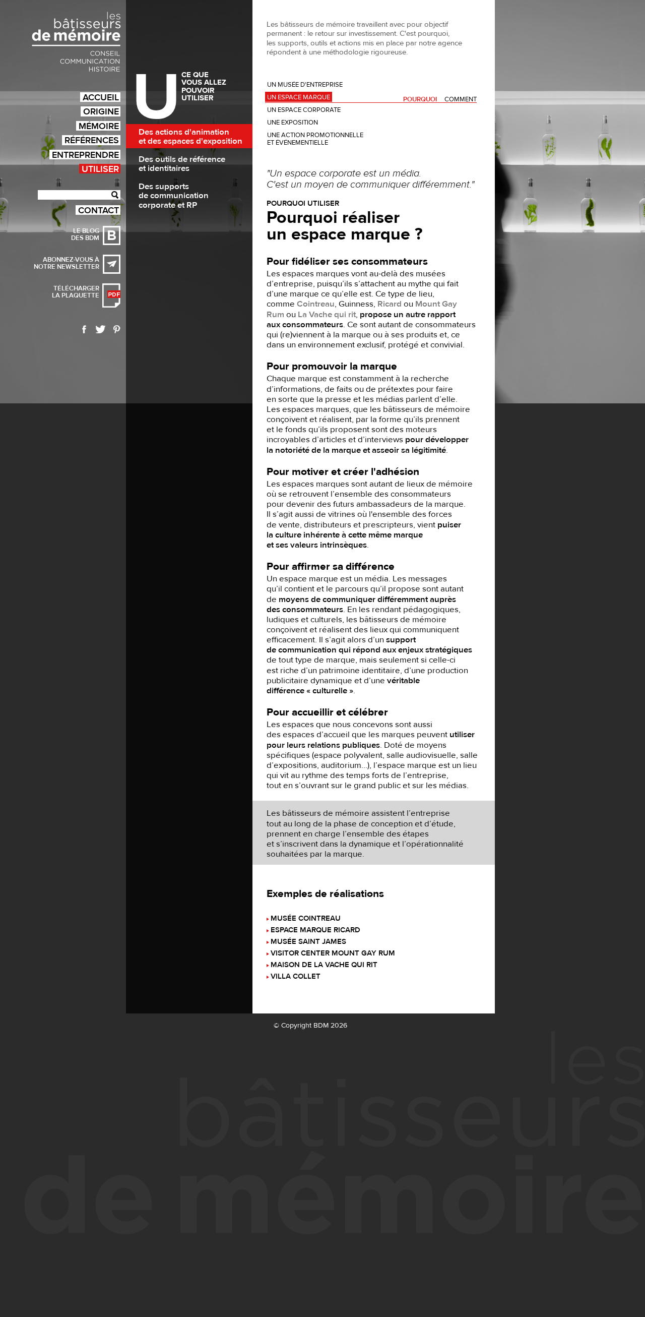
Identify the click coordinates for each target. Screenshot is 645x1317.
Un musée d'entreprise (305, 85)
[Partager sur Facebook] (84, 329)
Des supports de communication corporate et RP (174, 196)
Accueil (101, 97)
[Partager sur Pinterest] (116, 329)
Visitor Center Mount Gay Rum (333, 953)
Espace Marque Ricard (315, 930)
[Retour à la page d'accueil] (76, 41)
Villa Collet (295, 977)
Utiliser (100, 168)
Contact (98, 210)
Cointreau (316, 304)
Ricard (389, 304)
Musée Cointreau (306, 919)
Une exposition (292, 122)
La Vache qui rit (327, 314)
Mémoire (99, 126)
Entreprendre (85, 154)
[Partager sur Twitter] (100, 329)
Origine (101, 111)
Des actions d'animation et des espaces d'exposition (190, 137)
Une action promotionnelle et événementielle (315, 139)
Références (91, 140)
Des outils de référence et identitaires (182, 164)
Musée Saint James (308, 942)
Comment (460, 99)
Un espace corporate (304, 110)
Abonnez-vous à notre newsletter (66, 263)
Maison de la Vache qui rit (324, 965)
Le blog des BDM (85, 234)
